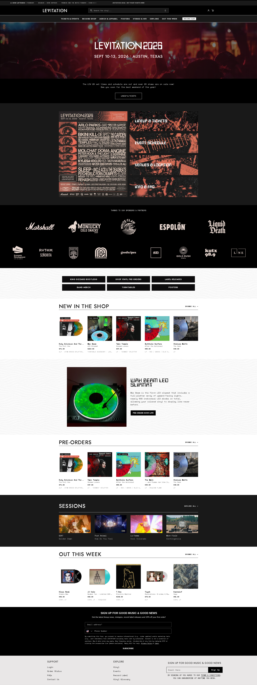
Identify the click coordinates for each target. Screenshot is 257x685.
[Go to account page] (208, 10)
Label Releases (173, 279)
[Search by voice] (165, 10)
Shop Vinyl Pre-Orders (128, 279)
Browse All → (191, 306)
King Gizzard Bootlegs (83, 279)
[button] (128, 10)
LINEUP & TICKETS (128, 96)
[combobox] (128, 10)
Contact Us (53, 679)
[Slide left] (59, 335)
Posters (173, 287)
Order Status (54, 671)
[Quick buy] (108, 337)
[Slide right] (198, 335)
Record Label (120, 675)
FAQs (49, 675)
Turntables (128, 287)
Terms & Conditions (210, 675)
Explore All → (191, 506)
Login (50, 667)
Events (117, 671)
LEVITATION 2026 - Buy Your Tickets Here (128, 3)
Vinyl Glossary (121, 679)
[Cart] (212, 10)
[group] (128, 50)
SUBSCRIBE (128, 648)
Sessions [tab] (72, 506)
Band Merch (83, 287)
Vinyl (116, 667)
